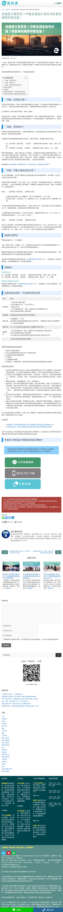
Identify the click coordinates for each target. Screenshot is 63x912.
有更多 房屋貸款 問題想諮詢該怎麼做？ (15, 94)
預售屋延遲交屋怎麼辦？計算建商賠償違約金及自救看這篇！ (31, 576)
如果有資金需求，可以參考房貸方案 (14, 91)
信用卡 (4, 721)
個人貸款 (4, 726)
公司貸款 (4, 730)
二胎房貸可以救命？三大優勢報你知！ (13, 694)
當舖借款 (4, 761)
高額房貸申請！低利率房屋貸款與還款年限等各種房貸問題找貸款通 (29, 427)
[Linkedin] (12, 517)
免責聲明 (5, 847)
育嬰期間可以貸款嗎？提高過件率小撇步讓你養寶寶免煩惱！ (19, 696)
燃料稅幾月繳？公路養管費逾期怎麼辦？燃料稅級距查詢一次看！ (21, 706)
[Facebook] (6, 517)
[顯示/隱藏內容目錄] (25, 78)
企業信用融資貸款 (39, 783)
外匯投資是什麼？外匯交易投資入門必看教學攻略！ (17, 703)
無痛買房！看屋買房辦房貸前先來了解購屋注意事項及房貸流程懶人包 (30, 424)
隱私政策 (12, 847)
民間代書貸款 (6, 757)
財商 (3, 766)
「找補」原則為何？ (10, 82)
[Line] (3, 517)
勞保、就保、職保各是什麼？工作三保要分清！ (15, 701)
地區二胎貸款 (6, 738)
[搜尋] (58, 655)
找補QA (6, 89)
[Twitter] (9, 517)
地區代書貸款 (6, 740)
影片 (3, 747)
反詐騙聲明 (29, 847)
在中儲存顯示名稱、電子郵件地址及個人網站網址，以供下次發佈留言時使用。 (31, 639)
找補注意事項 (8, 87)
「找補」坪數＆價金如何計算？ (13, 85)
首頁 (3, 9)
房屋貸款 (7, 9)
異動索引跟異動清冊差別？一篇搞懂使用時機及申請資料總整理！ (11, 576)
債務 (3, 728)
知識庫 (4, 764)
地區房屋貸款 (6, 745)
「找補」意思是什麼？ (10, 80)
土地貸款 (4, 735)
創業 (3, 733)
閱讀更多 (8, 588)
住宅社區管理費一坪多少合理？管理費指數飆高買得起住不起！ (52, 576)
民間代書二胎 (6, 754)
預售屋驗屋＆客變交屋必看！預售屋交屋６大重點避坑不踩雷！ (29, 164)
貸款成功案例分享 (7, 769)
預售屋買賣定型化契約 (34, 259)
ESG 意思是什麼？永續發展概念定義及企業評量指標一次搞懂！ (20, 699)
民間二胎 (36, 825)
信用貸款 (4, 723)
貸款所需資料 (6, 771)
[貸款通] (10, 3)
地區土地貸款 (6, 742)
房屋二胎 (36, 800)
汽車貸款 (4, 759)
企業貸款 (4, 719)
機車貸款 (4, 752)
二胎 (3, 716)
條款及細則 (20, 847)
